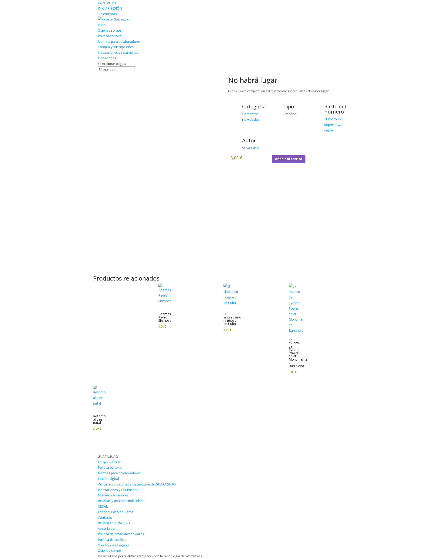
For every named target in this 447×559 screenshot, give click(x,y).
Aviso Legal (106, 528)
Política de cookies (112, 539)
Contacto (105, 517)
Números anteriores (113, 495)
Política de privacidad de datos (121, 534)
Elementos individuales (288, 91)
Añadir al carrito (288, 159)
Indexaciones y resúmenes (118, 52)
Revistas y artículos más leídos (121, 501)
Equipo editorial (109, 462)
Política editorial (110, 36)
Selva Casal (250, 148)
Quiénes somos (110, 30)
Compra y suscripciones (116, 47)
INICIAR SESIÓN (110, 8)
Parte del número (335, 109)
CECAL (103, 506)
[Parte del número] (318, 109)
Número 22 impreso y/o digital (333, 124)
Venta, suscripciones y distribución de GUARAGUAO (137, 484)
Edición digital (108, 478)
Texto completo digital (254, 91)
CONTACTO (107, 2)
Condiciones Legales (113, 545)
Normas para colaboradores (119, 41)
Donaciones (107, 58)
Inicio (102, 25)
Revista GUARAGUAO (114, 523)
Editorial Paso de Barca (115, 512)
